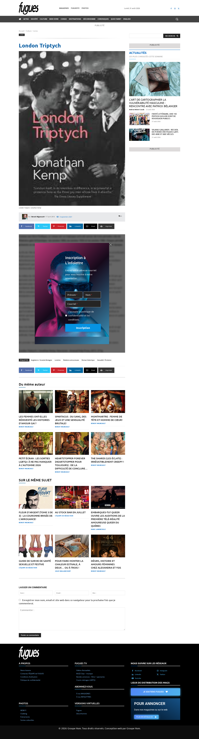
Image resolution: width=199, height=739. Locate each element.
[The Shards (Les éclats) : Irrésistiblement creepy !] (108, 443)
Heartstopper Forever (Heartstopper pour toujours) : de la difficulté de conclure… (71, 463)
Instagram (163, 670)
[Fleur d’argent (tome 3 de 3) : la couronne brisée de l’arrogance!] (36, 497)
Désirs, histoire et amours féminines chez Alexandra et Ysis (106, 564)
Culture (29, 31)
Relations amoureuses (71, 360)
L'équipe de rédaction (64, 516)
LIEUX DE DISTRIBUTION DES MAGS (150, 682)
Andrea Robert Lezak (136, 109)
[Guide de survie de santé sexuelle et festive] (36, 546)
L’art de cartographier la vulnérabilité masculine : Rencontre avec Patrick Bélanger (153, 103)
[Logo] (39, 8)
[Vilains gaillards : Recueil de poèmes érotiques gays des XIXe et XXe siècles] (139, 135)
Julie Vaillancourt (63, 571)
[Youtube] (133, 678)
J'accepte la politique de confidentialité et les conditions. (81, 315)
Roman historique (88, 360)
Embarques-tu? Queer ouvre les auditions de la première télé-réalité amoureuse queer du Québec (108, 519)
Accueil (21, 31)
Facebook (138, 670)
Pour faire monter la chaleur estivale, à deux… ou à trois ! (69, 564)
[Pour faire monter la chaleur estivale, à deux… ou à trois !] (72, 546)
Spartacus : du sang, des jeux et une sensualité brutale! (70, 420)
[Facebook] (171, 8)
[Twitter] (178, 8)
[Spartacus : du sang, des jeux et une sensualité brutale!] (72, 401)
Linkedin (138, 674)
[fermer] (110, 244)
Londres (58, 360)
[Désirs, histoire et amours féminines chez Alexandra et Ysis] (108, 546)
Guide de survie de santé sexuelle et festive (35, 562)
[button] (177, 19)
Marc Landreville (98, 529)
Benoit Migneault (37, 217)
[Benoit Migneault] (25, 216)
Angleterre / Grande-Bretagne (41, 360)
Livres (35, 31)
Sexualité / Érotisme (104, 360)
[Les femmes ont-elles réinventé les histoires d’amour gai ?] (36, 401)
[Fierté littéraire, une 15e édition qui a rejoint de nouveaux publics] (139, 119)
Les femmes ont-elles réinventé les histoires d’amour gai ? (34, 420)
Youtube (138, 678)
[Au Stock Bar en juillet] (72, 497)
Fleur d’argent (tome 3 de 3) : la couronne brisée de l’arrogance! (36, 516)
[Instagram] (174, 8)
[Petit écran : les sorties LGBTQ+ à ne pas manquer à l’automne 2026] (36, 443)
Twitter (162, 674)
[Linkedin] (133, 674)
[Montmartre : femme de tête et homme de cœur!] (108, 401)
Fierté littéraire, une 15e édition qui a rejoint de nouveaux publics (164, 116)
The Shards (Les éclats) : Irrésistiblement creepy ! (107, 460)
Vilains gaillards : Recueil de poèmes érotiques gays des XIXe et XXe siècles (165, 132)
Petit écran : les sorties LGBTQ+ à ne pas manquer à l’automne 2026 (35, 462)
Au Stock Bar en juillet (70, 512)
